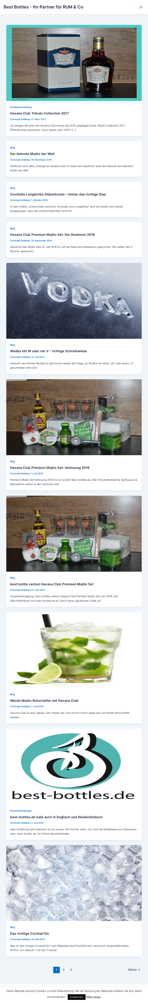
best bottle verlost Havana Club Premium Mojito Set (51, 584)
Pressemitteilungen (21, 810)
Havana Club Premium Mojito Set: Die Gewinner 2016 (52, 235)
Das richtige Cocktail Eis (29, 933)
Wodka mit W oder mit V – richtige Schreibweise (48, 351)
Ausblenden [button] (76, 997)
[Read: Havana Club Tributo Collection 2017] (74, 62)
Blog (12, 147)
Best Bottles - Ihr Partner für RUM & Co (43, 7)
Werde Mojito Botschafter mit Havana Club (44, 700)
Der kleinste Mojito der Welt (32, 154)
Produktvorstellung (21, 107)
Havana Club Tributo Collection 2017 (39, 113)
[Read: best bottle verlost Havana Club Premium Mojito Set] (74, 533)
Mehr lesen (93, 997)
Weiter (134, 969)
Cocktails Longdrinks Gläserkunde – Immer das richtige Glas (58, 194)
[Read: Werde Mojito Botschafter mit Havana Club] (74, 650)
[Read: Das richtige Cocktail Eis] (74, 882)
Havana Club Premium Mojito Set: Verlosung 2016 (50, 468)
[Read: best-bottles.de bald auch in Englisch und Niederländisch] (74, 766)
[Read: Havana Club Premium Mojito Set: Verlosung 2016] (74, 417)
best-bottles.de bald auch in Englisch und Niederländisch (56, 817)
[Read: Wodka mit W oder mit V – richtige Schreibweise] (74, 300)
